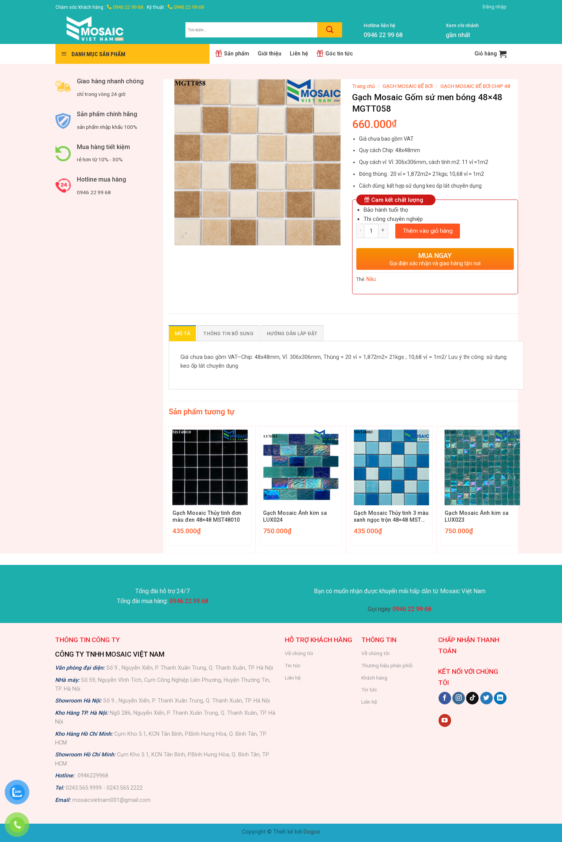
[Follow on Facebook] (445, 698)
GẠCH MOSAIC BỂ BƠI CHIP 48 (475, 86)
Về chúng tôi (299, 653)
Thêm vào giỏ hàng (428, 230)
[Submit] (329, 29)
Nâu (371, 279)
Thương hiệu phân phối (387, 665)
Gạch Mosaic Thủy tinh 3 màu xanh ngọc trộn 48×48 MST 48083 (391, 517)
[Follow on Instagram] (458, 698)
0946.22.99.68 (188, 601)
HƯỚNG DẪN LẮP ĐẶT (292, 333)
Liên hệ (299, 53)
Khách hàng (374, 678)
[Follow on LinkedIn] (500, 698)
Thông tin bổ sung (228, 333)
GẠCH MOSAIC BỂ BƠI (408, 86)
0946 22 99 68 (127, 7)
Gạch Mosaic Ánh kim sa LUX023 (476, 517)
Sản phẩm (236, 53)
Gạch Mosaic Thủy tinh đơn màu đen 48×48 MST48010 (206, 517)
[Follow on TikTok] (472, 698)
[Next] (523, 489)
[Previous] (169, 489)
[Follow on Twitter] (486, 698)
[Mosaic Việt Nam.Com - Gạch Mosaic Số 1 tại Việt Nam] (114, 29)
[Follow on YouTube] (445, 720)
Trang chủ (363, 86)
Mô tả (182, 333)
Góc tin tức (339, 53)
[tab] (182, 333)
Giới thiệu (269, 53)
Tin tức (292, 665)
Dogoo (312, 832)
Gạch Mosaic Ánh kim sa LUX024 (295, 517)
